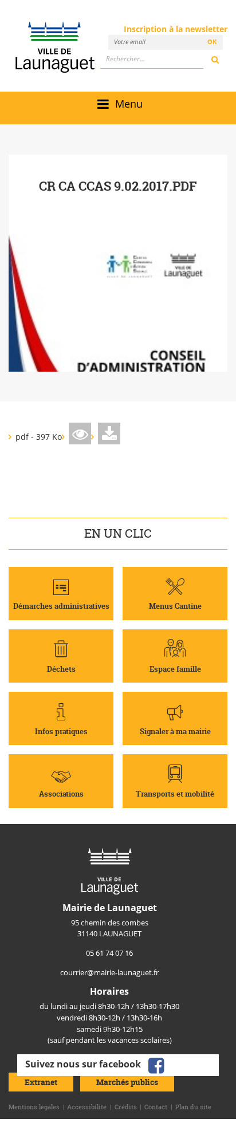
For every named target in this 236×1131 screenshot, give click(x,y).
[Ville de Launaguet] (109, 870)
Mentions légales (34, 1107)
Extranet (41, 1082)
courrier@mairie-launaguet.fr (109, 972)
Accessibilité (87, 1107)
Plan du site (193, 1107)
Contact (155, 1107)
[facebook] (155, 1064)
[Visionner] (80, 433)
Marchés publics (127, 1082)
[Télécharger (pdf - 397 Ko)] (109, 433)
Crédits (126, 1107)
